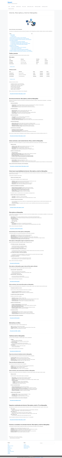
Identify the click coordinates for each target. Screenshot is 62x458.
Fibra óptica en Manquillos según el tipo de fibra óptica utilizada (21, 43)
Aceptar (42, 457)
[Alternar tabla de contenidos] (31, 33)
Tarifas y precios (12, 34)
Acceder (25, 444)
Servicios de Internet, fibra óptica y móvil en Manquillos (18, 37)
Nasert (10, 2)
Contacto (9, 449)
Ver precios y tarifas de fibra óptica (16, 228)
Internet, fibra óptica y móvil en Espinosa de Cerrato (16, 437)
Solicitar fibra (12, 66)
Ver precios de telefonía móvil (15, 351)
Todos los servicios (11, 8)
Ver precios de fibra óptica (14, 263)
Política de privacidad (11, 451)
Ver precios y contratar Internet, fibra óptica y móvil (19, 166)
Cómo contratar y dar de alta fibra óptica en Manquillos (20, 44)
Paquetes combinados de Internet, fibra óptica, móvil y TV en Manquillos (20, 50)
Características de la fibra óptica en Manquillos (18, 41)
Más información (37, 457)
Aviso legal (9, 450)
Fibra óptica (13, 6)
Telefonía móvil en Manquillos (14, 46)
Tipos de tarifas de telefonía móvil (16, 48)
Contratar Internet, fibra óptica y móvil (17, 207)
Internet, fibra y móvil (30, 6)
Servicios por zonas (44, 6)
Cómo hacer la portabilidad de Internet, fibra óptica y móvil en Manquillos (20, 39)
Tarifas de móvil (18, 6)
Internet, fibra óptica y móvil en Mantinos (15, 438)
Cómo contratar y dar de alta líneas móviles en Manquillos (20, 49)
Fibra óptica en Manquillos (14, 40)
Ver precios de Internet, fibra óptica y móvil (18, 93)
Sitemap (9, 453)
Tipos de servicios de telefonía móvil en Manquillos (18, 47)
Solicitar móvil (12, 79)
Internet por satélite (37, 6)
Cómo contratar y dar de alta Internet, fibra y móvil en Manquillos (19, 38)
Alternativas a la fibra (13, 45)
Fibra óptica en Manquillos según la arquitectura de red (20, 42)
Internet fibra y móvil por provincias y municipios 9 (16, 436)
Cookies (9, 452)
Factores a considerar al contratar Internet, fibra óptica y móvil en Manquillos (21, 51)
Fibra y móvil (24, 6)
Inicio (9, 6)
